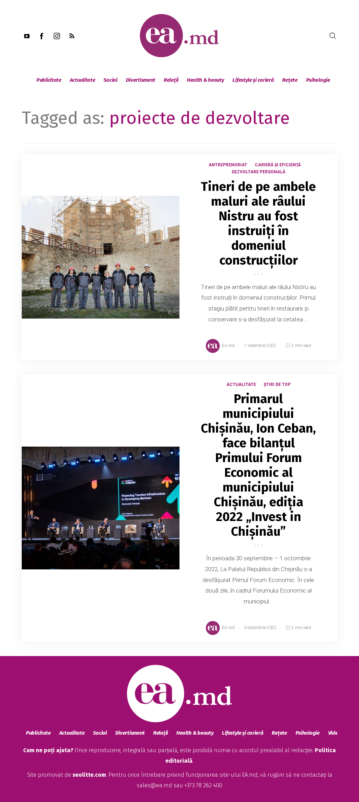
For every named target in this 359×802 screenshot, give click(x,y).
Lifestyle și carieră (253, 80)
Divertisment (140, 80)
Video (334, 733)
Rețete (289, 80)
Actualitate (82, 80)
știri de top (277, 384)
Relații (171, 80)
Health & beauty (205, 80)
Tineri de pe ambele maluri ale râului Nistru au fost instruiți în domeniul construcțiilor (258, 223)
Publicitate (48, 80)
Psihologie (318, 80)
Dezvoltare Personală (258, 171)
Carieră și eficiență (278, 164)
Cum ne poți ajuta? (48, 750)
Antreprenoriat (228, 164)
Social (110, 80)
